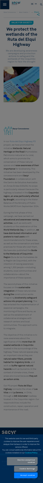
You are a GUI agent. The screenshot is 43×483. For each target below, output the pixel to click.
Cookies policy (31, 453)
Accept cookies (27, 475)
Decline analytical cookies (26, 461)
